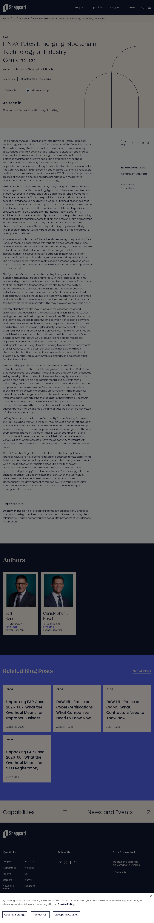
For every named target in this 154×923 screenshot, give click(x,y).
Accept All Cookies (66, 914)
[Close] (150, 896)
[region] (77, 908)
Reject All (40, 914)
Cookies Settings (14, 914)
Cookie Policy (66, 904)
